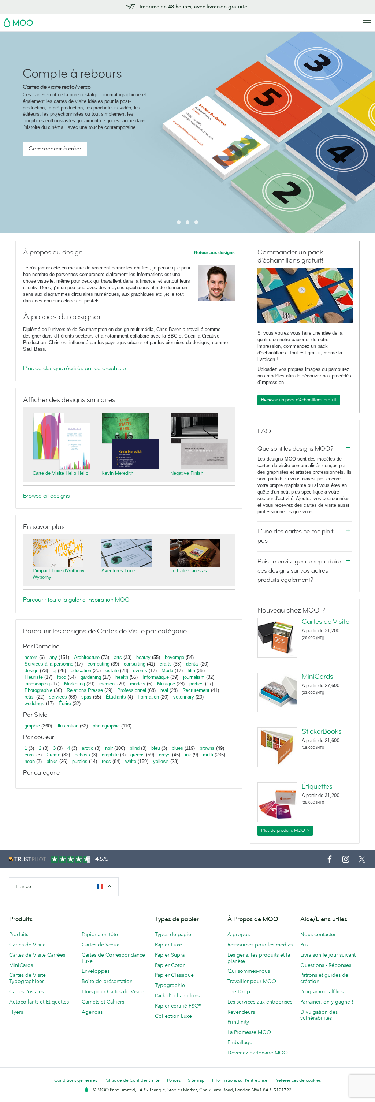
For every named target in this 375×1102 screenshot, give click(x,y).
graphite (110, 754)
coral (30, 754)
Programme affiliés (322, 991)
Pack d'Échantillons (177, 995)
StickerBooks (322, 731)
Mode (167, 670)
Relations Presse (85, 690)
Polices (174, 1080)
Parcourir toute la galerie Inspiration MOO (76, 600)
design (31, 670)
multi (208, 754)
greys (165, 754)
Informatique (155, 677)
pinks (52, 761)
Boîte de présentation (107, 981)
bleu (155, 748)
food (61, 677)
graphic (32, 726)
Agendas (92, 1012)
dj (54, 670)
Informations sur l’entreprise (239, 1080)
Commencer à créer (55, 149)
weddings (34, 703)
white (130, 761)
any (53, 657)
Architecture (87, 657)
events (140, 670)
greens (137, 754)
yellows (161, 761)
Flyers (16, 1012)
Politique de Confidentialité (132, 1080)
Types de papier (174, 934)
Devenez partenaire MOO (257, 1052)
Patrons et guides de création (324, 978)
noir (109, 748)
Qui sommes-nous (248, 971)
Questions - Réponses (325, 965)
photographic (106, 726)
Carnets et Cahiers (103, 1001)
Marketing (74, 683)
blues (177, 748)
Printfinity (238, 1022)
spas (86, 697)
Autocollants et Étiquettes (39, 1001)
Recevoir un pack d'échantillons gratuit (299, 400)
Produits (18, 934)
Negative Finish (186, 473)
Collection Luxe (173, 1016)
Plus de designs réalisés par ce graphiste (74, 368)
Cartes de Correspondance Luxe (113, 958)
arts (118, 657)
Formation (148, 697)
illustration (67, 726)
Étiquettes (317, 786)
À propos (238, 934)
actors (31, 657)
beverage (174, 657)
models (137, 683)
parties (196, 683)
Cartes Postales (26, 991)
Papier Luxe (168, 944)
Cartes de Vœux (100, 944)
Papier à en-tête (100, 934)
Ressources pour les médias (260, 944)
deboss (82, 754)
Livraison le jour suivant (328, 955)
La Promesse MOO (249, 1032)
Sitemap (196, 1080)
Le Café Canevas (188, 570)
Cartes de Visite (325, 621)
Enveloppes (95, 971)
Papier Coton (170, 965)
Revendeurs (241, 1012)
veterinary (183, 697)
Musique (167, 683)
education (81, 670)
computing (98, 664)
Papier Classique (174, 975)
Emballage (239, 1042)
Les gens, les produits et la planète (258, 958)
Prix (304, 944)
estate (112, 670)
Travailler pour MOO (251, 981)
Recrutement (195, 690)
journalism (194, 677)
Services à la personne (49, 664)
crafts (166, 664)
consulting (134, 664)
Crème (53, 754)
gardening (91, 677)
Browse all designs (46, 496)
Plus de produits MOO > (285, 830)
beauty (143, 657)
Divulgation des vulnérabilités (319, 1015)
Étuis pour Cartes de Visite (113, 991)
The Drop (238, 991)
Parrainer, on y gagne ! (326, 1001)
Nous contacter (318, 934)
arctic (87, 748)
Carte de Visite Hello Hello (60, 473)
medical (107, 683)
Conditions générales (75, 1080)
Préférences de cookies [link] (298, 1080)
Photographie (38, 690)
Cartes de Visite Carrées (37, 955)
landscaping (37, 683)
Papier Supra (170, 955)
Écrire (65, 703)
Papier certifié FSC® (178, 1005)
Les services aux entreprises (259, 1001)
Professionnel (131, 690)
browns (207, 748)
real (164, 690)
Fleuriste (34, 677)
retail (30, 697)
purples (80, 761)
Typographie (170, 985)
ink (188, 754)
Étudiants (116, 697)
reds (106, 761)
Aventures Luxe (118, 570)
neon (30, 761)
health (121, 677)
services (58, 697)
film (191, 670)
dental (192, 664)
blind (135, 748)
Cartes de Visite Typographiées (27, 978)
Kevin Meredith (117, 473)
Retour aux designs (214, 252)
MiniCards (317, 676)
